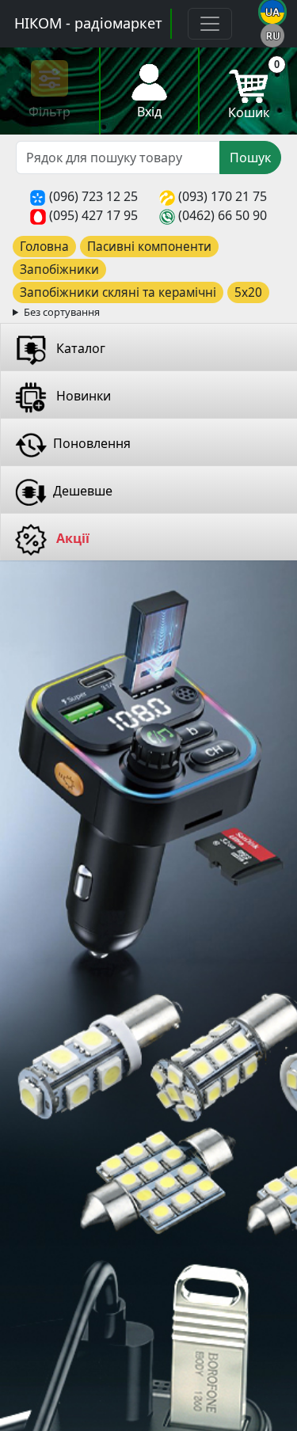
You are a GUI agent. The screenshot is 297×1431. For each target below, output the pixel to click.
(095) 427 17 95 (93, 215)
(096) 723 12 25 (93, 196)
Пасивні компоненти (149, 246)
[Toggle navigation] (210, 24)
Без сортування (62, 312)
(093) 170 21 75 (222, 196)
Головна (44, 246)
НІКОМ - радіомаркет (88, 22)
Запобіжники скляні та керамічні (118, 292)
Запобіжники (59, 269)
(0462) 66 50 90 (222, 215)
